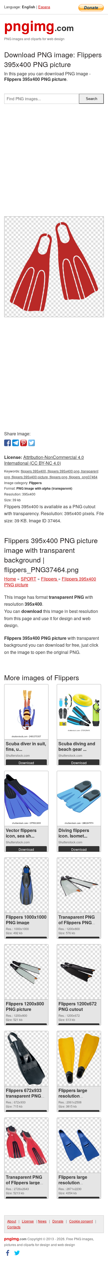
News (42, 1221)
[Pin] (23, 443)
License (28, 1221)
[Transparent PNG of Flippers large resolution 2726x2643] (26, 1145)
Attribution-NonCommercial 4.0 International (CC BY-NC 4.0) (44, 460)
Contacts (13, 1226)
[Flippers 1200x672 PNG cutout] (78, 972)
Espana (44, 6)
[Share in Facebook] (7, 443)
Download (26, 762)
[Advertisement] (54, 162)
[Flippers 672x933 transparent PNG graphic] (26, 1058)
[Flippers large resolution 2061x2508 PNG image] (78, 1058)
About (11, 1221)
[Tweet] (31, 443)
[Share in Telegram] (15, 443)
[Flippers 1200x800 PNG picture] (26, 971)
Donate (57, 1221)
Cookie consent (81, 1221)
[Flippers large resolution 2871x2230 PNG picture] (78, 1145)
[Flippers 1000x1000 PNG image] (26, 885)
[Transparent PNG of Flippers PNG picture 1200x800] (78, 885)
